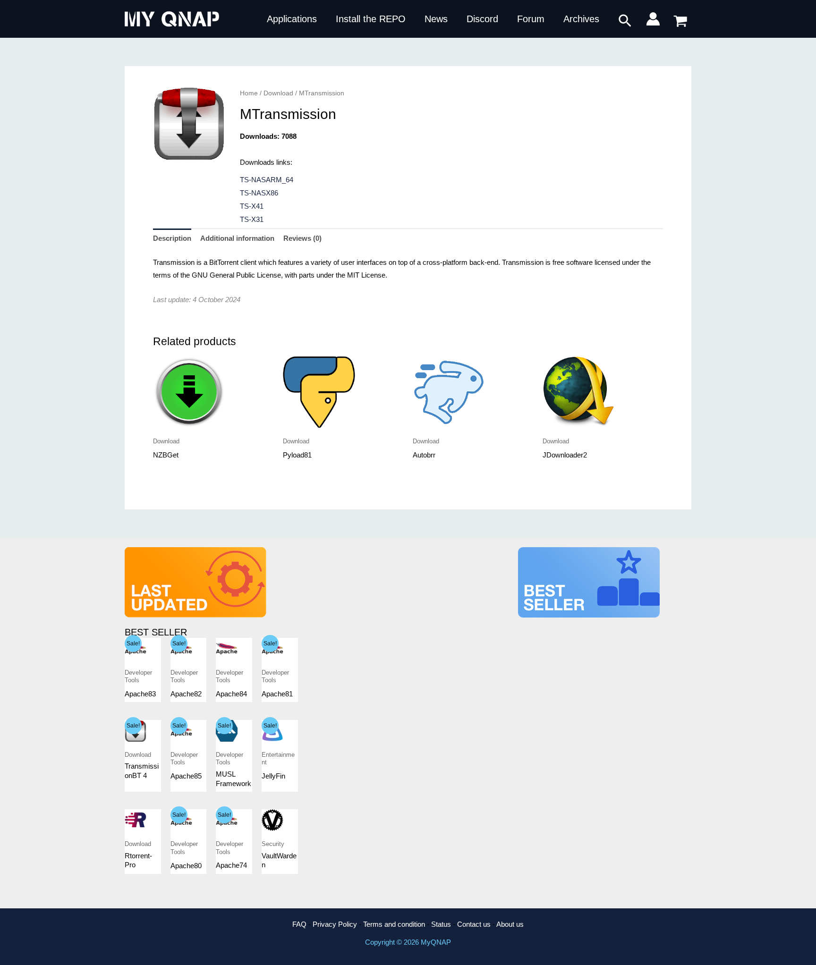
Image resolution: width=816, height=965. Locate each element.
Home (249, 93)
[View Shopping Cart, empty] (680, 19)
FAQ (299, 924)
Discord (482, 19)
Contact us (474, 924)
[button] (625, 21)
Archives (581, 19)
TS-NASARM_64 (266, 180)
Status (441, 924)
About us (510, 924)
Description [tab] (172, 238)
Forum (530, 19)
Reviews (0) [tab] (302, 238)
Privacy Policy (335, 924)
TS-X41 (252, 206)
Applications (292, 19)
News (436, 19)
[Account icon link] (653, 19)
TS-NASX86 (259, 193)
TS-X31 (252, 219)
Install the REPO (371, 19)
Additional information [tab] (237, 238)
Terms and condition (394, 924)
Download (278, 93)
